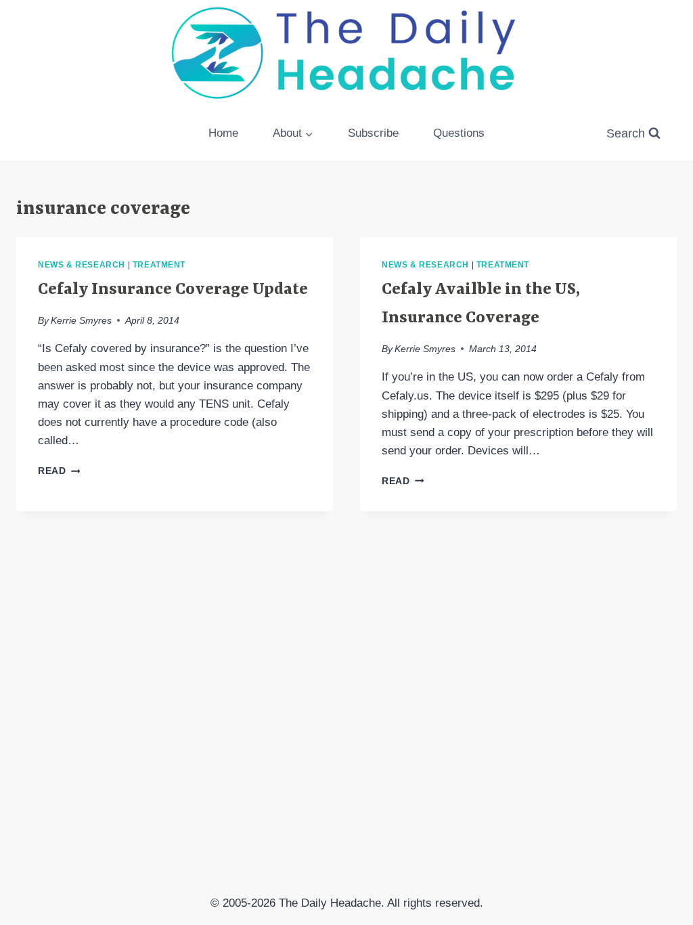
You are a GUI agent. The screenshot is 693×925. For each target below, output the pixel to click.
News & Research (81, 265)
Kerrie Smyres (81, 321)
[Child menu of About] (293, 133)
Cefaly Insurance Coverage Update (173, 289)
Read (59, 471)
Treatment (159, 265)
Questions (459, 133)
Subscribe (373, 133)
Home (223, 133)
